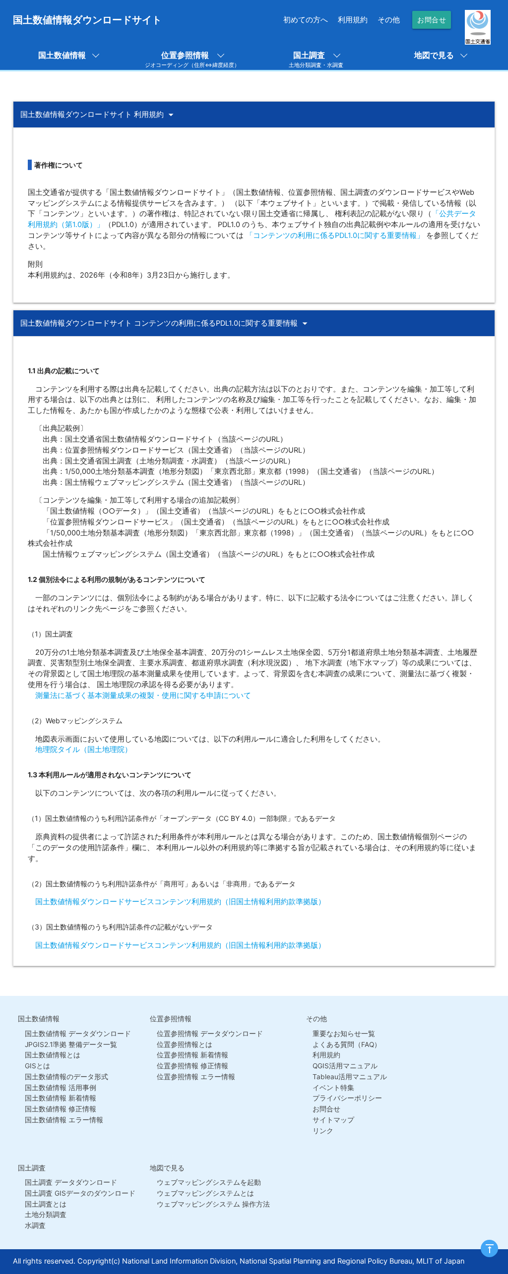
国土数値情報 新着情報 (60, 1098)
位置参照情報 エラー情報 (196, 1077)
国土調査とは (45, 1204)
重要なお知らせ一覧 (344, 1034)
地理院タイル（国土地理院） (80, 749)
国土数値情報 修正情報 (60, 1109)
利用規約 (353, 19)
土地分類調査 (45, 1214)
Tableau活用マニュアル (350, 1077)
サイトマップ (333, 1120)
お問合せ (431, 19)
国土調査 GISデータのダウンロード (80, 1193)
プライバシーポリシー (347, 1098)
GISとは (37, 1066)
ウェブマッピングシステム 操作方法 (213, 1204)
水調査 (35, 1225)
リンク (323, 1131)
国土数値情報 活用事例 (60, 1088)
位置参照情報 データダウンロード (210, 1034)
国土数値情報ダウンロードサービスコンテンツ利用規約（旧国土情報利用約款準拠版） (176, 901)
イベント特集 (333, 1088)
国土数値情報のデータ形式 (66, 1077)
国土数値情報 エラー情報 (64, 1120)
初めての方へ (305, 19)
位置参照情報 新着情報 (192, 1055)
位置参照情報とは (184, 1044)
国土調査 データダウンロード (71, 1182)
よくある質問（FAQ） (347, 1044)
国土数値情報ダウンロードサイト (87, 20)
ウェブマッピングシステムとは (205, 1193)
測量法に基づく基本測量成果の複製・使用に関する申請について (139, 695)
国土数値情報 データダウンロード (78, 1034)
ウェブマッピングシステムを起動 (209, 1182)
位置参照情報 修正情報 (192, 1066)
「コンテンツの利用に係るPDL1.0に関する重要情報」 (335, 235)
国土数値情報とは (52, 1055)
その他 (389, 19)
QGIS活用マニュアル (345, 1066)
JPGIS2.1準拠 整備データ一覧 (71, 1044)
